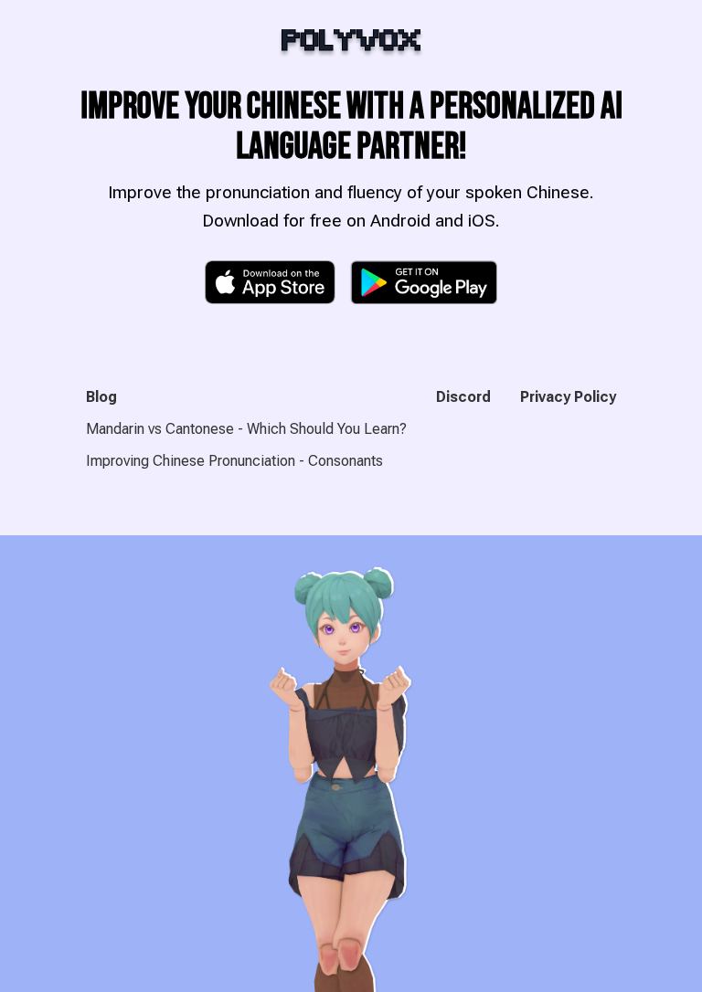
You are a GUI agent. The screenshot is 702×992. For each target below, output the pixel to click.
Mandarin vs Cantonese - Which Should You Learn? (246, 429)
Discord (463, 397)
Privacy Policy (568, 397)
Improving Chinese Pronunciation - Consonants (234, 461)
